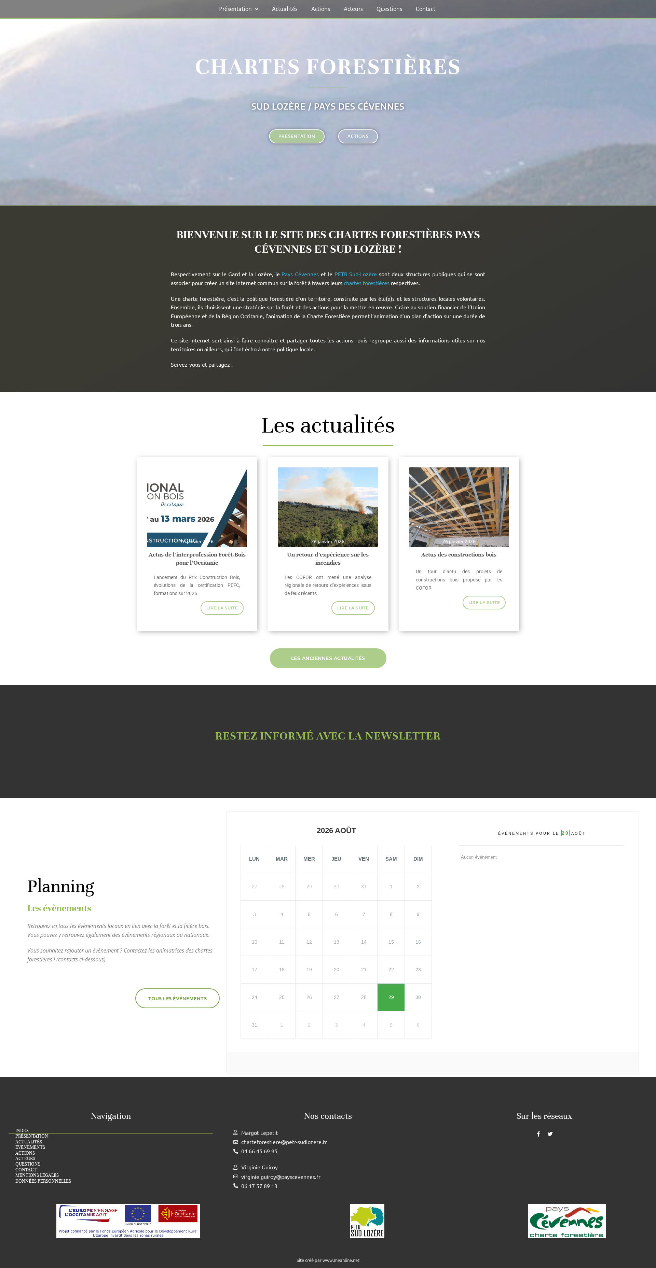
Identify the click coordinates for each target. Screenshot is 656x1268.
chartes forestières (367, 282)
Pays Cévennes (300, 273)
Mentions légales (37, 1175)
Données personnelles (43, 1181)
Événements (30, 1147)
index (22, 1130)
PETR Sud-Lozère (355, 273)
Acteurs (353, 9)
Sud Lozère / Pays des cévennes (328, 106)
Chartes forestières (328, 67)
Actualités (285, 9)
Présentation (235, 9)
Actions (320, 9)
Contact (425, 9)
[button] (238, 9)
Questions (389, 9)
